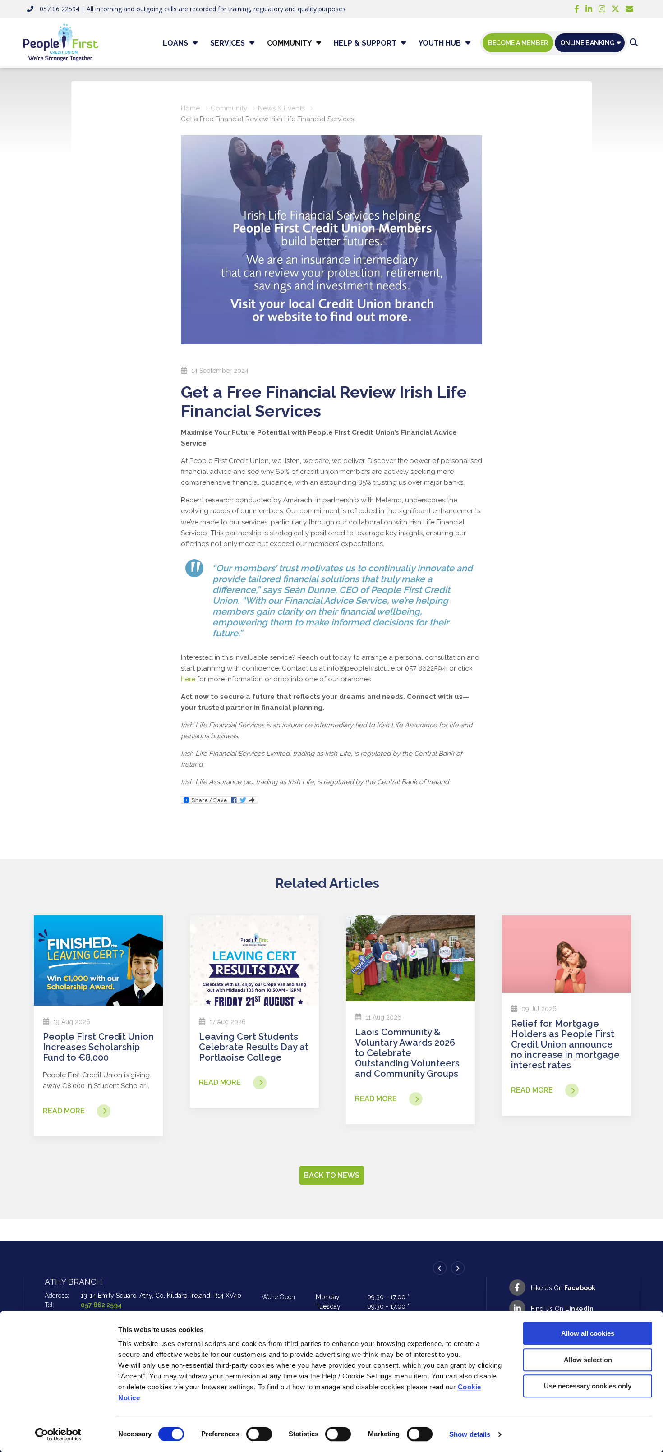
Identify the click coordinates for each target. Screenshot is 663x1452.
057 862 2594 (101, 1305)
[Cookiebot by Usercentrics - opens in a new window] (58, 1434)
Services (227, 43)
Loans (175, 43)
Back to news (331, 1175)
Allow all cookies (587, 1333)
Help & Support (365, 43)
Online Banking (587, 42)
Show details (469, 1434)
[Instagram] (602, 9)
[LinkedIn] (588, 9)
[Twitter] (615, 9)
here (188, 679)
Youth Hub (440, 43)
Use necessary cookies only (587, 1386)
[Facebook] (576, 9)
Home (190, 108)
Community (289, 43)
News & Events (281, 108)
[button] (633, 43)
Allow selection (588, 1360)
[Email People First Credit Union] (629, 9)
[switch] (259, 1434)
